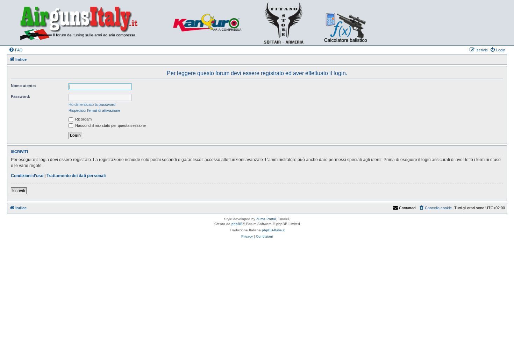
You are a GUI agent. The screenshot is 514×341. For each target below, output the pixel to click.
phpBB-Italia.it (273, 230)
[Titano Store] (286, 23)
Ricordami (83, 119)
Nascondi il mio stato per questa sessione (110, 125)
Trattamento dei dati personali (76, 175)
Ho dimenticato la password (92, 104)
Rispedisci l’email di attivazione (94, 110)
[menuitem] (16, 50)
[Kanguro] (210, 23)
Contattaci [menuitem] (407, 208)
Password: (20, 96)
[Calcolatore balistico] (345, 22)
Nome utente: (23, 86)
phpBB (237, 224)
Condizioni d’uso (27, 175)
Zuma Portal (266, 219)
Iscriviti (18, 190)
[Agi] (89, 23)
